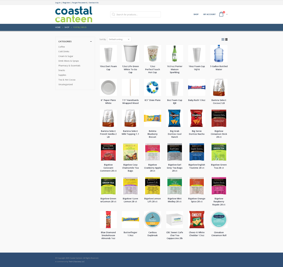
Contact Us (94, 2)
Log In (58, 2)
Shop (196, 14)
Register (66, 2)
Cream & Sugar (65, 56)
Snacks (61, 70)
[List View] (226, 39)
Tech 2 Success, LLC (76, 261)
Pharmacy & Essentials (69, 65)
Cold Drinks (63, 51)
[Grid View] (223, 39)
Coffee (61, 46)
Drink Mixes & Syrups (68, 60)
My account (209, 14)
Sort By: (102, 39)
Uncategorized (65, 84)
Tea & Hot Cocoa (66, 79)
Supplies (62, 75)
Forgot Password (79, 2)
